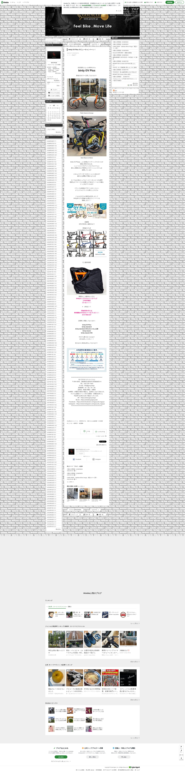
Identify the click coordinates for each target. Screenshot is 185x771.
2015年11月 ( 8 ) (51, 437)
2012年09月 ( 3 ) (51, 512)
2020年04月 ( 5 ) (51, 315)
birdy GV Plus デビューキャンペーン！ (82, 49)
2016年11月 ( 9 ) (51, 409)
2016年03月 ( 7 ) (51, 427)
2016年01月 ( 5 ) (51, 432)
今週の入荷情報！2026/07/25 (120, 61)
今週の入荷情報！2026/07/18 (120, 69)
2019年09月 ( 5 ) (51, 331)
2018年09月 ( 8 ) (51, 359)
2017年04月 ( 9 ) (51, 398)
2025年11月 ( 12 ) (51, 162)
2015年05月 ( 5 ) (51, 450)
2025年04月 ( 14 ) (52, 178)
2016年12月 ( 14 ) (51, 407)
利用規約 (99, 770)
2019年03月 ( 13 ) (52, 345)
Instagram (98, 459)
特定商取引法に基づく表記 (126, 770)
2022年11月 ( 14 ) (51, 244)
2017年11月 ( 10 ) (51, 382)
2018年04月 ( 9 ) (51, 370)
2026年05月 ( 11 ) (52, 148)
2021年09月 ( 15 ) (52, 276)
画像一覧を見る (134, 85)
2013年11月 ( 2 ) (51, 492)
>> (57, 105)
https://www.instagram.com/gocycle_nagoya (90, 404)
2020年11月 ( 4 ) (51, 299)
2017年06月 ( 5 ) (51, 393)
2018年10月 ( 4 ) (51, 356)
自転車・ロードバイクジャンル (57, 606)
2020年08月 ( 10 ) (52, 306)
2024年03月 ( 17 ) (52, 207)
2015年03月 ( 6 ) (51, 455)
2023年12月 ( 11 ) (51, 214)
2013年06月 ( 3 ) (51, 499)
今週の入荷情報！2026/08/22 (75, 469)
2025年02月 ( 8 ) (51, 182)
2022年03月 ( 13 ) (52, 262)
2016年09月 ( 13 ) (52, 414)
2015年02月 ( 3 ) (51, 457)
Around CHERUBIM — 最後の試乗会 (122, 52)
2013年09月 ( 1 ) (51, 494)
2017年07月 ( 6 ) (51, 391)
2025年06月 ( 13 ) (52, 173)
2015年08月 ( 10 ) (52, 444)
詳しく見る (92, 757)
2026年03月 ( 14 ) (52, 152)
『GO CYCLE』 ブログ (125, 9)
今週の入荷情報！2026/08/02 (120, 55)
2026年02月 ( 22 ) (52, 155)
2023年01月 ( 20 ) (52, 239)
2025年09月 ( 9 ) (51, 166)
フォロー (81, 453)
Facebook (78, 459)
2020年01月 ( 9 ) (51, 322)
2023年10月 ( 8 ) (51, 219)
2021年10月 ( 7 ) (51, 274)
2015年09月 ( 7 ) (51, 441)
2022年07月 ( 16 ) (52, 253)
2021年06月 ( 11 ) (51, 283)
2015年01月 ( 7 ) (51, 460)
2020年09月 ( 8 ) (51, 304)
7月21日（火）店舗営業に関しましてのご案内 (125, 67)
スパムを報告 (80, 770)
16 (48, 116)
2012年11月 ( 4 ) (51, 508)
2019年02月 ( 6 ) (51, 347)
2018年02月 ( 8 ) (51, 375)
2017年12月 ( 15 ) (51, 379)
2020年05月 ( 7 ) (51, 313)
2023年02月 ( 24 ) (52, 237)
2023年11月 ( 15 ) (51, 217)
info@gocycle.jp (89, 385)
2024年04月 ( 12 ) (52, 205)
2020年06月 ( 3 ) (51, 311)
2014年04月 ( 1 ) (51, 480)
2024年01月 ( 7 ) (51, 212)
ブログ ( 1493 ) (51, 129)
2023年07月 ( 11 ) (52, 226)
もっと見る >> (70, 481)
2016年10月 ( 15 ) (51, 411)
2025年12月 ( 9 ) (51, 159)
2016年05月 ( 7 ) (51, 423)
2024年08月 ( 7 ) (51, 196)
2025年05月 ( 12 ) (52, 175)
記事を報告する (102, 445)
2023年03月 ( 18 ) (52, 235)
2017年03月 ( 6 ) (51, 400)
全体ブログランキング (52, 78)
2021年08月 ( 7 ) (51, 278)
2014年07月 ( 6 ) (51, 473)
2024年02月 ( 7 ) (51, 210)
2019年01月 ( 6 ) (51, 350)
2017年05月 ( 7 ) (51, 395)
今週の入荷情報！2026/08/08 (120, 50)
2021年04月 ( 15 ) (52, 288)
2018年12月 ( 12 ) (51, 352)
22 (59, 116)
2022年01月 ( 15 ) (52, 267)
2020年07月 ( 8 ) (51, 308)
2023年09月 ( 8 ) (51, 221)
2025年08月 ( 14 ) (52, 168)
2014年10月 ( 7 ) (51, 466)
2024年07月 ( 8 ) (51, 198)
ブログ (73, 55)
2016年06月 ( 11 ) (51, 421)
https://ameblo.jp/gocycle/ (89, 400)
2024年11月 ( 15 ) (51, 189)
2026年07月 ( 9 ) (51, 143)
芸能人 (70, 606)
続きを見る (58, 73)
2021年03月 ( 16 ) (52, 290)
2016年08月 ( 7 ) (51, 416)
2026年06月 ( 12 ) (52, 145)
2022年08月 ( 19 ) (52, 251)
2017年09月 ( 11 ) (51, 386)
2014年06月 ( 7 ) (51, 476)
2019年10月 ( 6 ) (51, 329)
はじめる (60, 757)
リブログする (101, 431)
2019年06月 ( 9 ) (51, 338)
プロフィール (51, 64)
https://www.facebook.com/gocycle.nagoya (90, 402)
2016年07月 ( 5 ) (51, 418)
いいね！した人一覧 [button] (101, 436)
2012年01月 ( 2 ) (51, 526)
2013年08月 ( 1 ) (51, 496)
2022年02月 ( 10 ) (52, 265)
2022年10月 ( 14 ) (52, 246)
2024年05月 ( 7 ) (51, 203)
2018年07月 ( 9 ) (51, 363)
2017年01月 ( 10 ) (52, 405)
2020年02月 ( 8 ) (51, 320)
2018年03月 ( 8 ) (51, 372)
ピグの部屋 (57, 64)
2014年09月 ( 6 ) (51, 469)
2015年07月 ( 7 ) (51, 446)
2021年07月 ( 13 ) (52, 281)
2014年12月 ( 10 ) (52, 462)
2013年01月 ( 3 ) (51, 505)
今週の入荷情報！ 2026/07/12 (121, 76)
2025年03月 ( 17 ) (52, 180)
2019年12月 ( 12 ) (51, 324)
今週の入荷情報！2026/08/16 (74, 473)
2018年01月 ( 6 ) (51, 377)
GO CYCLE (54, 62)
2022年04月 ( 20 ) (52, 260)
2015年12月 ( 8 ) (51, 434)
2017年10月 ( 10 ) (52, 384)
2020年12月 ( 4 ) (51, 297)
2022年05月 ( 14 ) (52, 258)
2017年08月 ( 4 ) (51, 389)
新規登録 (169, 2)
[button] (181, 759)
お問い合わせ (90, 770)
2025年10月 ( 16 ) (52, 164)
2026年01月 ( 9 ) (51, 157)
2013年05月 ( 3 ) (51, 501)
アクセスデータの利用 (110, 770)
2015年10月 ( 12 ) (51, 439)
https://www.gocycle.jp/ (88, 398)
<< (50, 105)
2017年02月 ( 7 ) (51, 402)
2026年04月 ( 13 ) (52, 150)
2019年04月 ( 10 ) (52, 343)
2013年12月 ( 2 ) (51, 489)
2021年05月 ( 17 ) (52, 285)
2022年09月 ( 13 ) (52, 249)
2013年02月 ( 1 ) (51, 503)
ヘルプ (138, 770)
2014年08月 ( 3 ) (51, 471)
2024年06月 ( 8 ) (51, 200)
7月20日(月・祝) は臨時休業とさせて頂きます (125, 72)
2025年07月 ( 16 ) (52, 171)
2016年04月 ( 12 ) (52, 425)
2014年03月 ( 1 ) (51, 482)
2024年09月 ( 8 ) (51, 194)
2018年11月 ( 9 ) (51, 354)
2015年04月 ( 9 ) (51, 453)
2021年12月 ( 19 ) (51, 269)
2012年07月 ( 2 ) (51, 517)
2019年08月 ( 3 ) (51, 333)
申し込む (124, 757)
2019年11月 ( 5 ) (51, 327)
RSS (116, 90)
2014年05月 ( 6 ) (51, 478)
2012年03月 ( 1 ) (51, 524)
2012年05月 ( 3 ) (51, 522)
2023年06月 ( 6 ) (51, 228)
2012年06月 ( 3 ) (51, 519)
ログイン (179, 2)
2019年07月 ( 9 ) (51, 336)
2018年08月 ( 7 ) (51, 361)
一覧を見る (135, 83)
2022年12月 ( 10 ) (52, 242)
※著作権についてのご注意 (118, 92)
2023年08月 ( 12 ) (52, 223)
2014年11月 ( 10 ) (51, 464)
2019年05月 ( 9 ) (51, 340)
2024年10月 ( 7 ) (51, 191)
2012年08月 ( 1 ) (51, 515)
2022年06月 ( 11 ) (52, 255)
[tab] (57, 606)
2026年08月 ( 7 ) (51, 141)
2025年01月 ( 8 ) (51, 184)
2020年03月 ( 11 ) (52, 317)
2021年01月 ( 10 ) (52, 295)
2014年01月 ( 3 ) (51, 487)
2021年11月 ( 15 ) (51, 272)
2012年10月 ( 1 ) (51, 510)
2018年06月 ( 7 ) (51, 366)
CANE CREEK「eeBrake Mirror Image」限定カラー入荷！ (82, 477)
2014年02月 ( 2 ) (51, 485)
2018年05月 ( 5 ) (51, 368)
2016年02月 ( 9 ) (51, 430)
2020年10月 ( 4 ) (51, 301)
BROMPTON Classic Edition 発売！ (122, 74)
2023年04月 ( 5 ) (51, 233)
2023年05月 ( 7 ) (51, 230)
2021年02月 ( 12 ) (52, 292)
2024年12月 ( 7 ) (51, 187)
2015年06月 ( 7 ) (51, 448)
